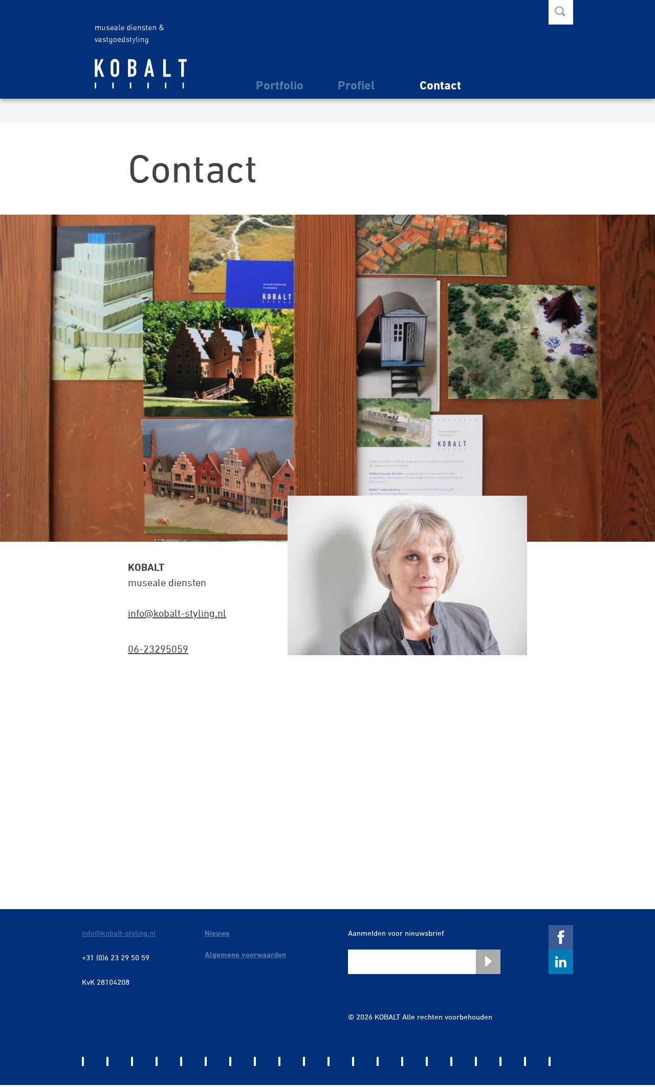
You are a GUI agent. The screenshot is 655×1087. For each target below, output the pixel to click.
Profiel (356, 84)
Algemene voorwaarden (245, 954)
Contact (440, 84)
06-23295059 (158, 649)
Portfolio (279, 84)
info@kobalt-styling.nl (177, 613)
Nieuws (217, 933)
